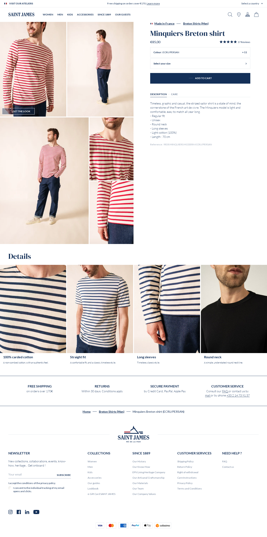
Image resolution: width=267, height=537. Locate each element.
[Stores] (239, 14)
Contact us (228, 466)
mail (208, 395)
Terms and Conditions (189, 488)
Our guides (94, 483)
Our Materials (140, 483)
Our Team (138, 488)
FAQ (225, 391)
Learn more (153, 3)
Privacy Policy (185, 483)
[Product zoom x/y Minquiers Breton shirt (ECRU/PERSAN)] (33, 69)
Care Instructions (187, 477)
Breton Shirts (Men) (196, 23)
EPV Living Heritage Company (148, 472)
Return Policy (184, 466)
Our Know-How (141, 466)
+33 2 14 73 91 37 (238, 395)
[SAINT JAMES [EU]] (21, 14)
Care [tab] (174, 94)
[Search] (230, 14)
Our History (139, 461)
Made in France (164, 23)
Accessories (95, 477)
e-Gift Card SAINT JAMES (101, 493)
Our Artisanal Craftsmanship (148, 477)
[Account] (247, 14)
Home (87, 411)
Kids (90, 472)
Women (92, 461)
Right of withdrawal (187, 472)
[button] (252, 3)
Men (90, 466)
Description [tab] (158, 94)
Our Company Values (144, 493)
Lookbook (93, 488)
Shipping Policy (185, 461)
